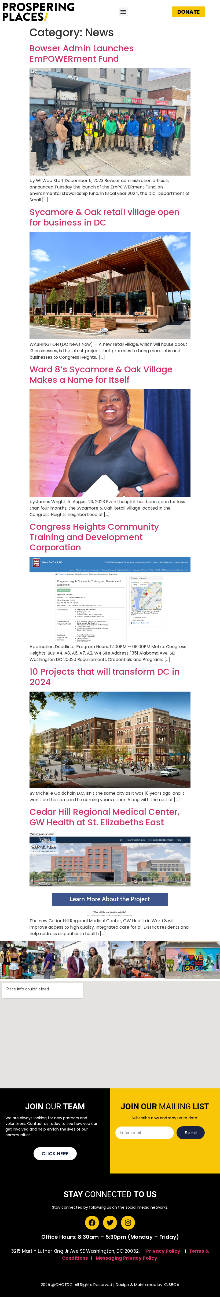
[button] (123, 12)
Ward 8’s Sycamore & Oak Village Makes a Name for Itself (101, 374)
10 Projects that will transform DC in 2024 (105, 677)
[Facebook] (92, 1223)
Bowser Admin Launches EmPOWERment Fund (82, 53)
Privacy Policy (163, 1251)
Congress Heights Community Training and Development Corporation (94, 537)
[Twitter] (110, 1223)
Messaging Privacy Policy (126, 1258)
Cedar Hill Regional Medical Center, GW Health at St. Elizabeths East (104, 817)
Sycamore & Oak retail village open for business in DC (104, 217)
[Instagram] (128, 1223)
